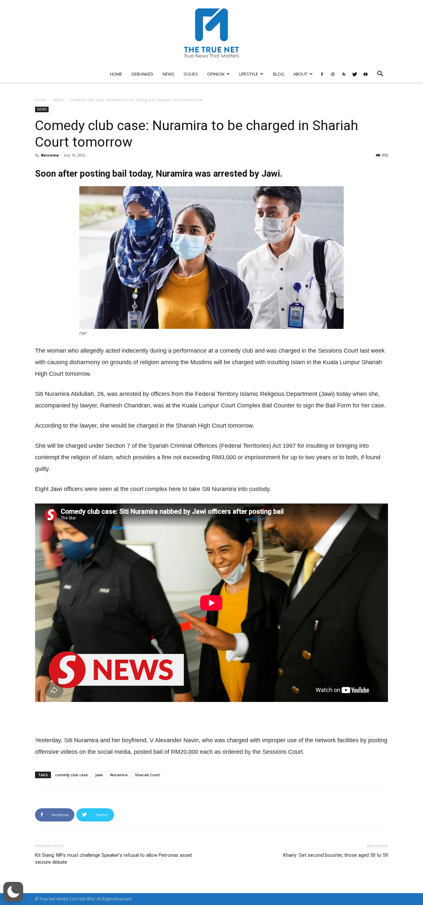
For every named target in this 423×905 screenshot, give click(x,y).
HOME (116, 74)
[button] (380, 74)
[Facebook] (322, 74)
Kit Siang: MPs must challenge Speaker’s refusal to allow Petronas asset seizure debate (113, 858)
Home (41, 100)
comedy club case (71, 774)
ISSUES (191, 74)
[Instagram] (333, 74)
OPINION (215, 74)
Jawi (99, 774)
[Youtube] (365, 74)
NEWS (168, 74)
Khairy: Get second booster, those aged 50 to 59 (335, 855)
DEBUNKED (142, 74)
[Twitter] (355, 74)
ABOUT (300, 74)
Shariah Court (147, 774)
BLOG (278, 74)
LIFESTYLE (248, 74)
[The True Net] (211, 33)
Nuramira (119, 774)
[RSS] (344, 74)
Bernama (50, 155)
